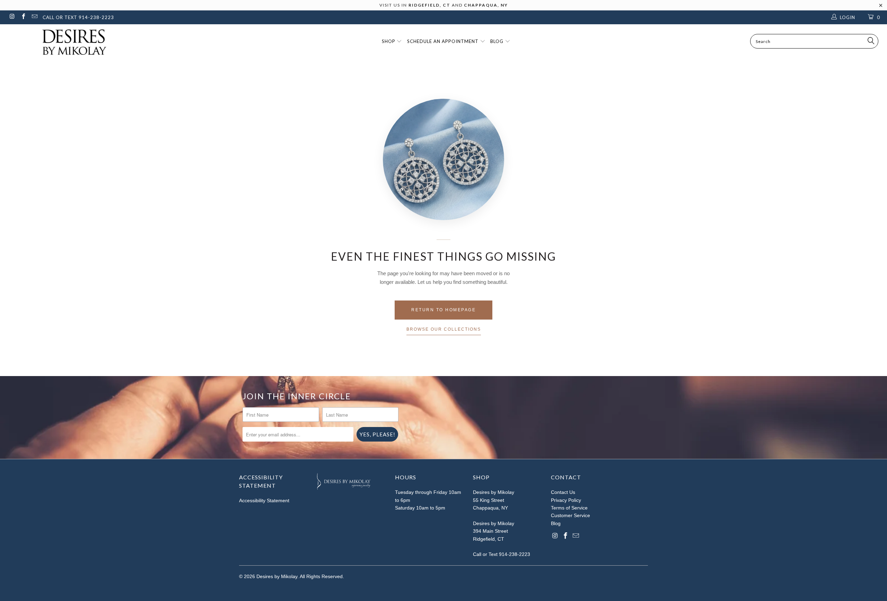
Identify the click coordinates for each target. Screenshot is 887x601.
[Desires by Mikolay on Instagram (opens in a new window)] (12, 17)
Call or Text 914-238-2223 (501, 554)
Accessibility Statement (264, 500)
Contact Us (563, 492)
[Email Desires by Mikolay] (34, 17)
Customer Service (570, 515)
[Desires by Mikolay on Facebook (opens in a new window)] (23, 17)
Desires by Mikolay (276, 576)
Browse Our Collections (443, 329)
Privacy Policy (566, 500)
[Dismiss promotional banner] (881, 7)
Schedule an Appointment (443, 41)
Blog (497, 41)
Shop (389, 41)
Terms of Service (569, 508)
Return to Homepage (443, 309)
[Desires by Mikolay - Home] (71, 42)
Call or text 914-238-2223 (78, 17)
